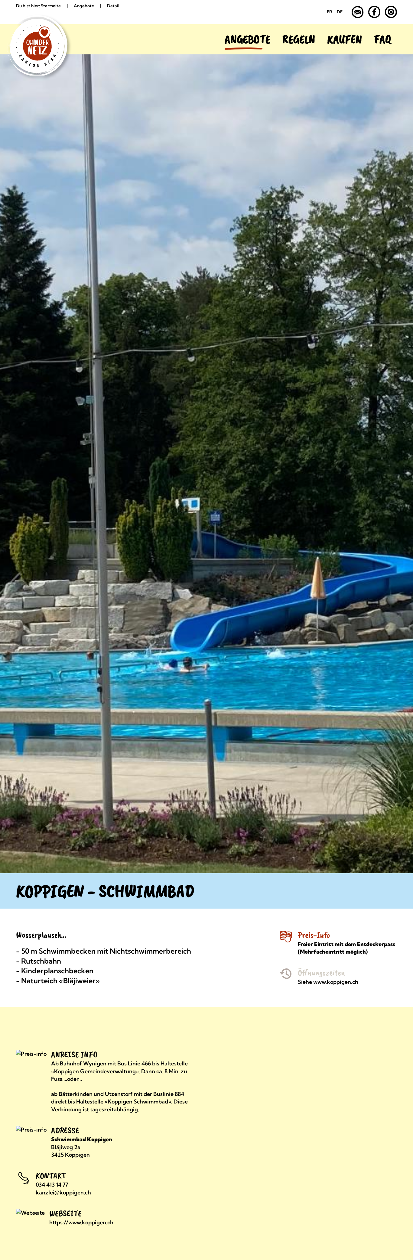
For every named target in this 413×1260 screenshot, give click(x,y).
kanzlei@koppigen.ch (63, 1192)
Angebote (247, 39)
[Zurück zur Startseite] (31, 39)
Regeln (298, 39)
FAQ (382, 39)
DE (340, 12)
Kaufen (344, 39)
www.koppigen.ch (335, 981)
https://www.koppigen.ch (81, 1222)
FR (329, 12)
